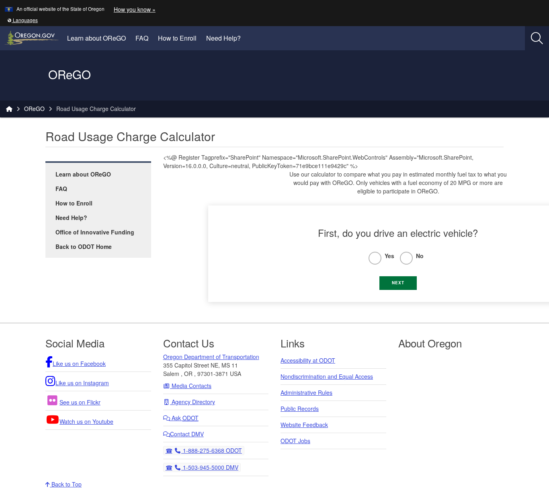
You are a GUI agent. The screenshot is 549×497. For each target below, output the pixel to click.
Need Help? (223, 38)
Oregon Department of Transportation (211, 357)
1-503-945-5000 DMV (209, 467)
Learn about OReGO (96, 38)
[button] (22, 19)
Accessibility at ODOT (308, 360)
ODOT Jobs (295, 441)
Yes (389, 256)
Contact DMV (187, 434)
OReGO (34, 109)
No (420, 256)
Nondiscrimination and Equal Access (327, 376)
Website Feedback (304, 425)
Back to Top (66, 484)
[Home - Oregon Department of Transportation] (9, 109)
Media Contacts (190, 386)
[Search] (537, 38)
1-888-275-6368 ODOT (211, 450)
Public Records (300, 409)
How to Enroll (177, 38)
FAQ (141, 38)
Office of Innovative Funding (94, 232)
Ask (184, 418)
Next (398, 282)
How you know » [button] (135, 9)
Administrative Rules (306, 392)
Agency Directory (192, 402)
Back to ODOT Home (83, 246)
